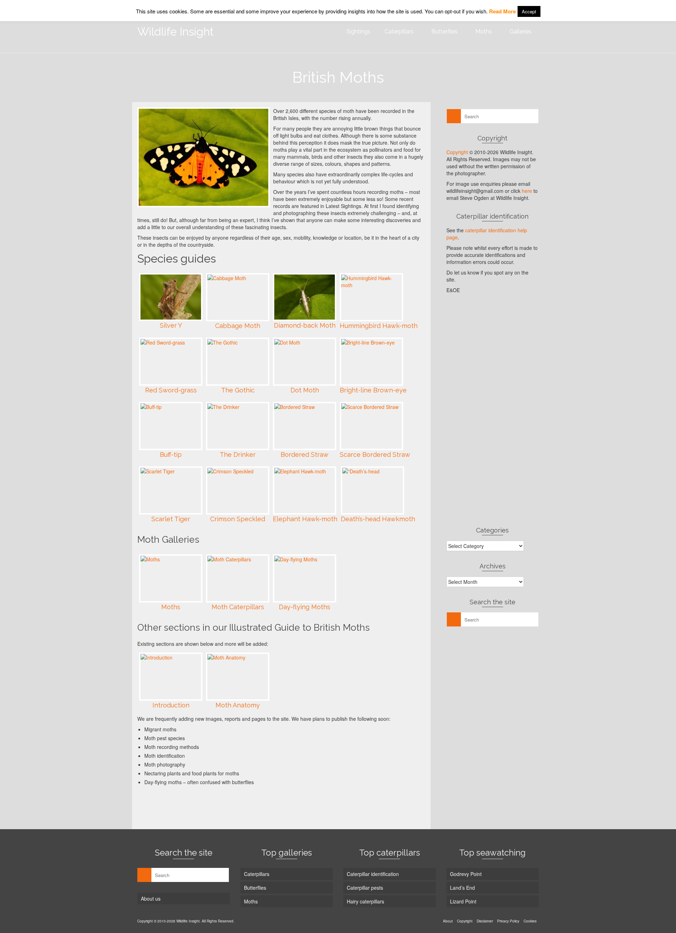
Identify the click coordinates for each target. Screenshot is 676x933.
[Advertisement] (265, 805)
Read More (502, 11)
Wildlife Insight (175, 31)
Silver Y (171, 325)
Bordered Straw (304, 454)
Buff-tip (171, 454)
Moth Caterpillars (238, 607)
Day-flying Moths (304, 607)
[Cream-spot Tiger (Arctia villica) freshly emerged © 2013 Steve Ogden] (203, 157)
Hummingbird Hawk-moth (379, 325)
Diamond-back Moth (305, 325)
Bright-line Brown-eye (373, 390)
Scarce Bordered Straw (375, 454)
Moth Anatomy (237, 705)
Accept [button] (529, 11)
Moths (170, 607)
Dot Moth (304, 390)
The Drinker (238, 454)
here (527, 190)
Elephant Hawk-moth (305, 519)
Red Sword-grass (171, 390)
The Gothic (238, 390)
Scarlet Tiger (170, 519)
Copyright (457, 152)
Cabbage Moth (237, 325)
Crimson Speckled (237, 519)
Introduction (170, 705)
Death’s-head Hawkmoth (378, 519)
